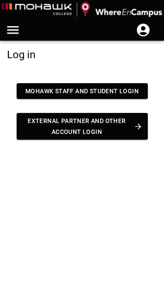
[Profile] (143, 30)
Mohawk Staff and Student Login (82, 91)
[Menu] (13, 30)
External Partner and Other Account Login (77, 126)
